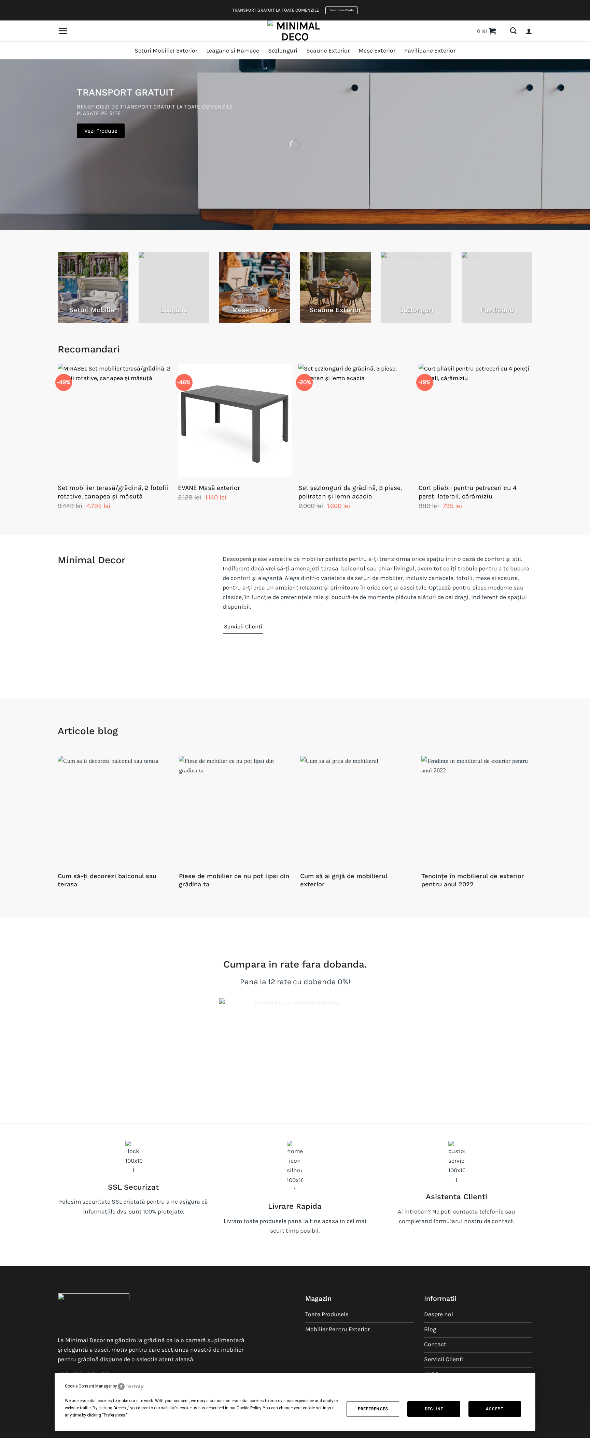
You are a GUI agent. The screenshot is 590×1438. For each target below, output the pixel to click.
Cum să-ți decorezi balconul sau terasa (107, 880)
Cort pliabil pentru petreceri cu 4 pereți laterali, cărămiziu (468, 492)
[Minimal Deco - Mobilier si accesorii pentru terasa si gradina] (295, 31)
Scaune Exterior (328, 50)
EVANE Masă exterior (209, 488)
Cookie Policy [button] (249, 1408)
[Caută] (513, 31)
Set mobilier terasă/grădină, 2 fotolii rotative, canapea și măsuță (113, 492)
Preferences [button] (114, 1415)
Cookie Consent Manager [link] (88, 1386)
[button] (63, 30)
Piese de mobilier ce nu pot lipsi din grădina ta (234, 880)
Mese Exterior (377, 50)
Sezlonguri (282, 50)
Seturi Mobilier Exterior (166, 50)
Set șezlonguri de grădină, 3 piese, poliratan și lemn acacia (350, 492)
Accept (495, 1409)
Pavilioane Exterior (429, 50)
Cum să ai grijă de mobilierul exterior (343, 880)
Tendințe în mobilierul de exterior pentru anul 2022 (472, 880)
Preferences (373, 1409)
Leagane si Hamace (232, 50)
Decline (434, 1409)
